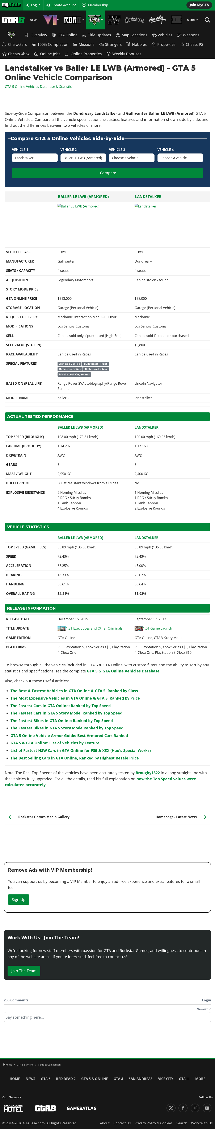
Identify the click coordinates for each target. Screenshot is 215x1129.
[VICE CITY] (157, 20)
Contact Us (122, 1123)
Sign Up (18, 899)
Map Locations (134, 34)
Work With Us (202, 1123)
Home (15, 1078)
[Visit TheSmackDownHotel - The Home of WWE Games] (13, 1108)
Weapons (191, 34)
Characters (17, 44)
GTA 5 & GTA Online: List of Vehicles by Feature (55, 742)
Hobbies (139, 44)
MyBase (7, 5)
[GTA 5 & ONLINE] (95, 20)
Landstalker (148, 196)
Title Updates (99, 34)
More (191, 20)
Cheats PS (194, 44)
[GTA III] (177, 20)
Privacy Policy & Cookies (154, 1123)
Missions (86, 44)
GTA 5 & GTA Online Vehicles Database (123, 670)
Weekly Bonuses (126, 53)
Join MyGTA (199, 5)
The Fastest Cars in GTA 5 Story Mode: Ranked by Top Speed (66, 713)
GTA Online (67, 34)
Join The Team (24, 970)
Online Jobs (50, 53)
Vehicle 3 (117, 149)
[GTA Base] (13, 20)
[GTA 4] (114, 20)
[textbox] (107, 1018)
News (34, 20)
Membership (98, 5)
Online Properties (86, 53)
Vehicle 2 (68, 149)
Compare (108, 172)
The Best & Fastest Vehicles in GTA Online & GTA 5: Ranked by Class (74, 690)
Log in (36, 5)
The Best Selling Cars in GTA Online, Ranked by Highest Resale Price (74, 758)
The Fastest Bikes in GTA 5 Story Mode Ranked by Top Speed (66, 727)
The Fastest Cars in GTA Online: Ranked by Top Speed (60, 705)
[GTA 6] (51, 20)
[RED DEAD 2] (74, 20)
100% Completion (52, 44)
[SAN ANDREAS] (134, 20)
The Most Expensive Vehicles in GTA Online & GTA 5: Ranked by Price (75, 698)
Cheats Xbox (19, 53)
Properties (166, 44)
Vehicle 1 (20, 149)
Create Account (64, 5)
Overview (39, 34)
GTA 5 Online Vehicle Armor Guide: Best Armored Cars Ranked (69, 735)
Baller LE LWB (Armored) (83, 196)
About (105, 1123)
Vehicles (165, 34)
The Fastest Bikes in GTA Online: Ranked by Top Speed (61, 720)
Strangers (113, 44)
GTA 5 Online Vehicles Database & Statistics (39, 86)
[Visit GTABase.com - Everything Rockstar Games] (45, 1108)
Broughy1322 (148, 772)
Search (181, 1123)
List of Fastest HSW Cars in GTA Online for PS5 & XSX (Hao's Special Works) (80, 750)
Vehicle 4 (165, 149)
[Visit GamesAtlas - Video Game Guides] (82, 1108)
